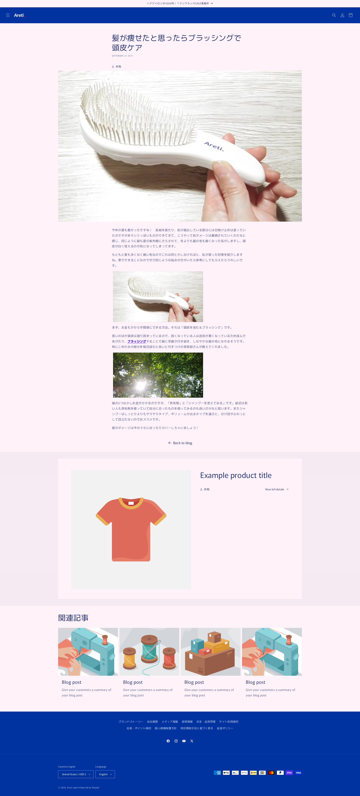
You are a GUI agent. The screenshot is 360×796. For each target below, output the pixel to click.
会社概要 (152, 721)
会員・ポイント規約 (139, 728)
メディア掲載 (170, 721)
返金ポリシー (225, 728)
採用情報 (187, 721)
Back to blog (182, 442)
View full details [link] (274, 489)
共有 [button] (118, 66)
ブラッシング (137, 341)
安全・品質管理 (206, 721)
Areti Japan (73, 787)
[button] (8, 15)
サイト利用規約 (228, 721)
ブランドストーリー (131, 721)
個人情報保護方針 (166, 728)
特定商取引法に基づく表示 (197, 728)
